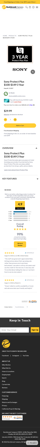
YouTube (26, 355)
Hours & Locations (8, 371)
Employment (6, 374)
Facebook (5, 355)
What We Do (6, 368)
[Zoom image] (33, 72)
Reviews (4, 387)
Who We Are (6, 365)
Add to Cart (20, 125)
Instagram (15, 355)
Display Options (8, 307)
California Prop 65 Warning (11, 409)
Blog (3, 381)
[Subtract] (5, 119)
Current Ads (6, 384)
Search (4, 378)
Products (12, 35)
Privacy (4, 405)
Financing (5, 396)
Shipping (6, 114)
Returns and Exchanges (9, 402)
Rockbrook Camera (14, 442)
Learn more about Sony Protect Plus (16, 170)
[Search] (26, 7)
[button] (30, 7)
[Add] (15, 119)
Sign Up (35, 330)
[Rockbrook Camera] (12, 7)
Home (5, 35)
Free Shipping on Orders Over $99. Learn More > (20, 2)
